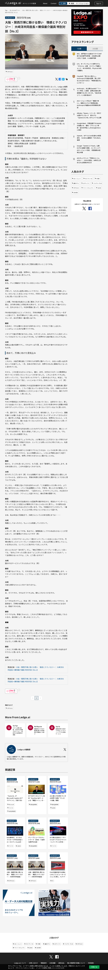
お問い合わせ (33, 963)
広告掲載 (52, 963)
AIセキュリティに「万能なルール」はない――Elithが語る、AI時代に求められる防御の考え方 (89, 160)
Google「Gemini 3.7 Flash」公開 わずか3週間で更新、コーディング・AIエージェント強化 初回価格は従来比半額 (89, 149)
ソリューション (83, 3)
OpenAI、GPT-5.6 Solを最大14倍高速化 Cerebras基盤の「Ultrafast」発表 (89, 138)
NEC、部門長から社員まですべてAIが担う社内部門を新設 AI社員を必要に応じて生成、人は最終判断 (89, 56)
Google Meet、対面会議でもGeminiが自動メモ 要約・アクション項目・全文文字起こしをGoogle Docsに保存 (89, 126)
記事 (64, 3)
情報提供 (44, 963)
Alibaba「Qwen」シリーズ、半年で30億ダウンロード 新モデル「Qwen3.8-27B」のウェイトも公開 (89, 115)
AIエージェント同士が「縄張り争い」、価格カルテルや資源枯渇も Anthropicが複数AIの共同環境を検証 (88, 104)
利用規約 (91, 963)
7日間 (79, 48)
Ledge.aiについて (20, 963)
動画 (72, 3)
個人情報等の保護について (76, 963)
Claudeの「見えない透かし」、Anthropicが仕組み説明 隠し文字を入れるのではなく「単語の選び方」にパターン (89, 79)
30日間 (95, 48)
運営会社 (61, 963)
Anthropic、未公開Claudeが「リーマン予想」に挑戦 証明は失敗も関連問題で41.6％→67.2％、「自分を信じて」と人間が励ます (89, 91)
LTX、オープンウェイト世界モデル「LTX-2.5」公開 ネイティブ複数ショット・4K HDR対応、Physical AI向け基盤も (89, 67)
